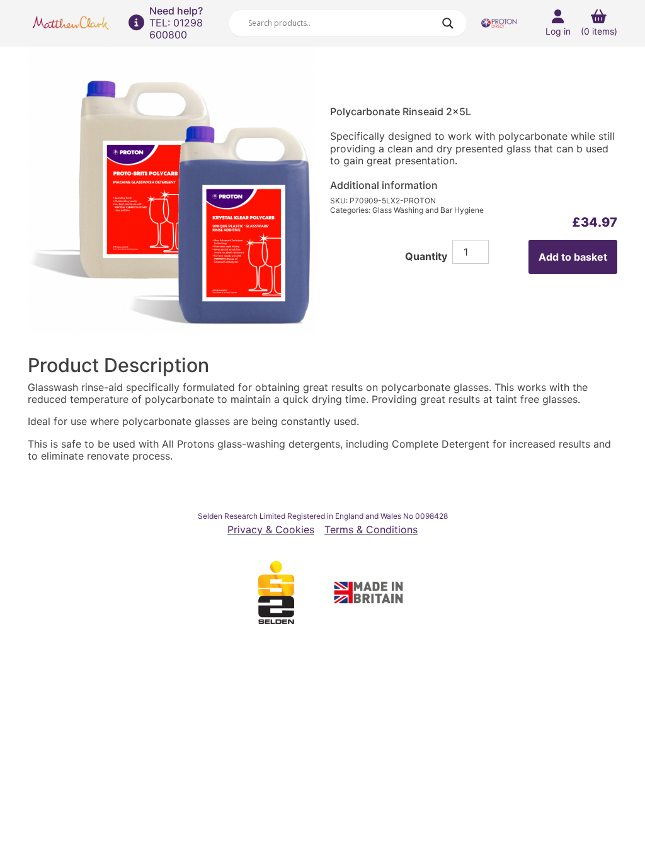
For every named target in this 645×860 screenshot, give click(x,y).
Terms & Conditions (371, 530)
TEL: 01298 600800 (176, 28)
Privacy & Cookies (270, 530)
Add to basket (573, 257)
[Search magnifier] (448, 23)
